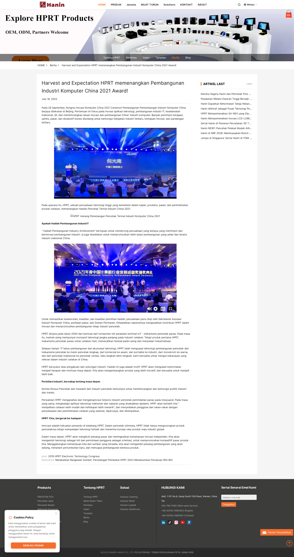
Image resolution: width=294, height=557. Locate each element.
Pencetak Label (45, 501)
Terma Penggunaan (162, 552)
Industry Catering (129, 496)
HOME (102, 4)
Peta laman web (184, 552)
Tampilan (161, 57)
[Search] (239, 4)
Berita (175, 57)
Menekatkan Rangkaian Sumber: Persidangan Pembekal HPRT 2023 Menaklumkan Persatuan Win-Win (114, 459)
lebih (249, 84)
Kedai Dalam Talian (92, 501)
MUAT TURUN (150, 4)
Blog (188, 57)
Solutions (169, 4)
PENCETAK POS (46, 496)
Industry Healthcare (130, 509)
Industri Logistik (128, 505)
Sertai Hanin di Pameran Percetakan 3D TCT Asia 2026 (233, 123)
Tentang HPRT (111, 57)
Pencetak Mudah (46, 505)
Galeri (146, 57)
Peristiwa (131, 57)
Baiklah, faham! (33, 545)
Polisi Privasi (142, 552)
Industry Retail (127, 501)
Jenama (131, 4)
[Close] (56, 514)
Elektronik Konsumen (48, 509)
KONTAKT (186, 4)
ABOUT (202, 4)
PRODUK (116, 4)
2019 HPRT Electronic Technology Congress (74, 456)
